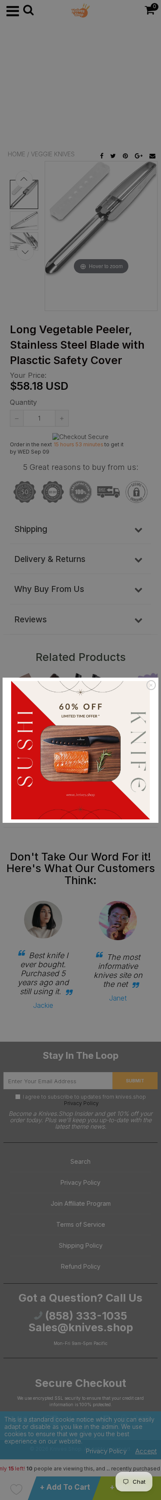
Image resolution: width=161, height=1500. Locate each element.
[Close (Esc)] (151, 685)
